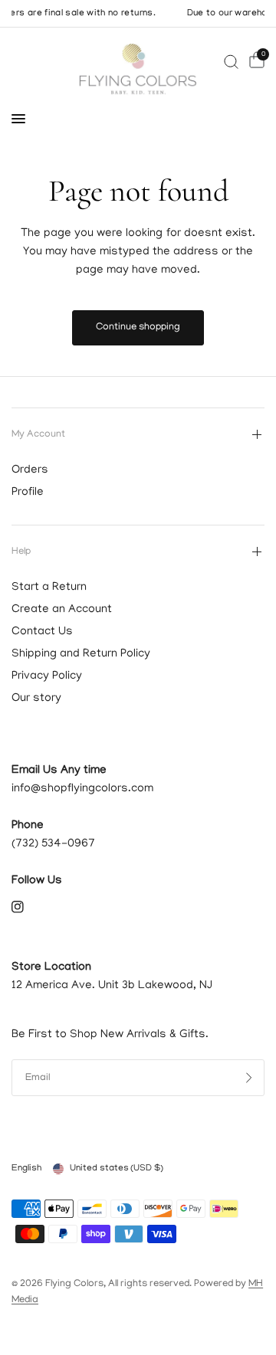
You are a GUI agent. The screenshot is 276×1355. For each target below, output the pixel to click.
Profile (28, 492)
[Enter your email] (249, 1077)
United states (116, 1168)
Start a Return (49, 587)
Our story (36, 698)
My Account (38, 434)
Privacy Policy (47, 676)
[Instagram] (28, 907)
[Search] (231, 62)
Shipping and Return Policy (81, 654)
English (26, 1168)
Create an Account (62, 610)
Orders (30, 470)
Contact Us (42, 632)
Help (21, 552)
